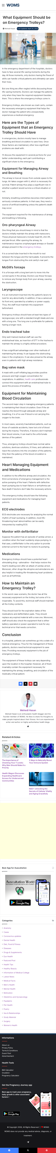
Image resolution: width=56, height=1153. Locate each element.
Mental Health (9, 989)
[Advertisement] (28, 831)
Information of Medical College (16, 973)
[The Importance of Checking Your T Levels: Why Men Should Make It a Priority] (14, 751)
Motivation (8, 993)
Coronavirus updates (12, 936)
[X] (25, 684)
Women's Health (10, 1025)
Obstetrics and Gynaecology (15, 997)
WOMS (46, 1127)
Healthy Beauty (10, 969)
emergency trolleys (32, 247)
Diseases (7, 948)
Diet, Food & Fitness (12, 944)
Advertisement (8, 1056)
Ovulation (6, 1073)
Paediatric (8, 1001)
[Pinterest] (30, 684)
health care (30, 379)
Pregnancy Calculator (10, 1075)
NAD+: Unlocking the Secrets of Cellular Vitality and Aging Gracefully (40, 791)
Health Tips (8, 964)
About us (5, 1045)
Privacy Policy (7, 1048)
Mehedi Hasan (10, 29)
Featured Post (9, 960)
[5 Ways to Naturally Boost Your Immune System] (41, 751)
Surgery (7, 1021)
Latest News (9, 977)
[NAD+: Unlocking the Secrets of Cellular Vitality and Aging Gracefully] (41, 779)
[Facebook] (21, 684)
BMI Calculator (8, 1070)
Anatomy (7, 928)
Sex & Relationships (12, 1013)
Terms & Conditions (10, 1050)
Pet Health (8, 1005)
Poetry (6, 1009)
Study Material (10, 1017)
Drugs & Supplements (13, 952)
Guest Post (6, 1053)
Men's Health (9, 985)
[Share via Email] (35, 684)
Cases (6, 932)
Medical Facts (9, 981)
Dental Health (9, 940)
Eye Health (8, 956)
